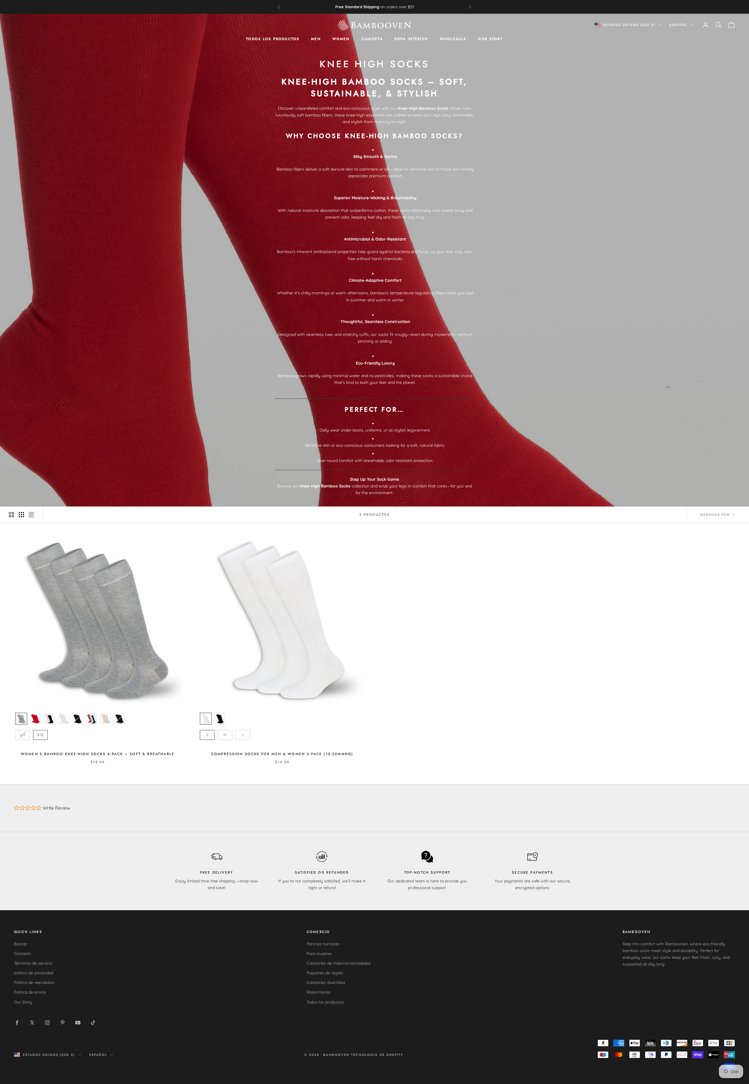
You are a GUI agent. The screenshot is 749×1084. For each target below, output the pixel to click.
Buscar (20, 943)
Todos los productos (272, 39)
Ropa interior (411, 39)
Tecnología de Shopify (377, 1054)
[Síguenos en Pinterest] (63, 1022)
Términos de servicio (33, 963)
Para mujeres (319, 953)
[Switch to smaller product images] (21, 515)
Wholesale (453, 39)
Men (315, 39)
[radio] (20, 719)
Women (341, 39)
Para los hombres (323, 943)
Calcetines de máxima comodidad (338, 963)
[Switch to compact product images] (31, 515)
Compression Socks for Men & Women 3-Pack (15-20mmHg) (282, 754)
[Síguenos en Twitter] (32, 1022)
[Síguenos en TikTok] (93, 1022)
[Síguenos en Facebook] (17, 1022)
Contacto (22, 953)
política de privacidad (33, 972)
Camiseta (372, 39)
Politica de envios (30, 992)
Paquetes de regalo (325, 972)
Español (678, 25)
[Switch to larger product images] (11, 515)
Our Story (490, 39)
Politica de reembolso (34, 982)
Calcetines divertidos (326, 982)
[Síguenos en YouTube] (78, 1022)
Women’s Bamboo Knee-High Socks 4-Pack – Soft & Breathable (97, 754)
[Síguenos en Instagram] (47, 1022)
